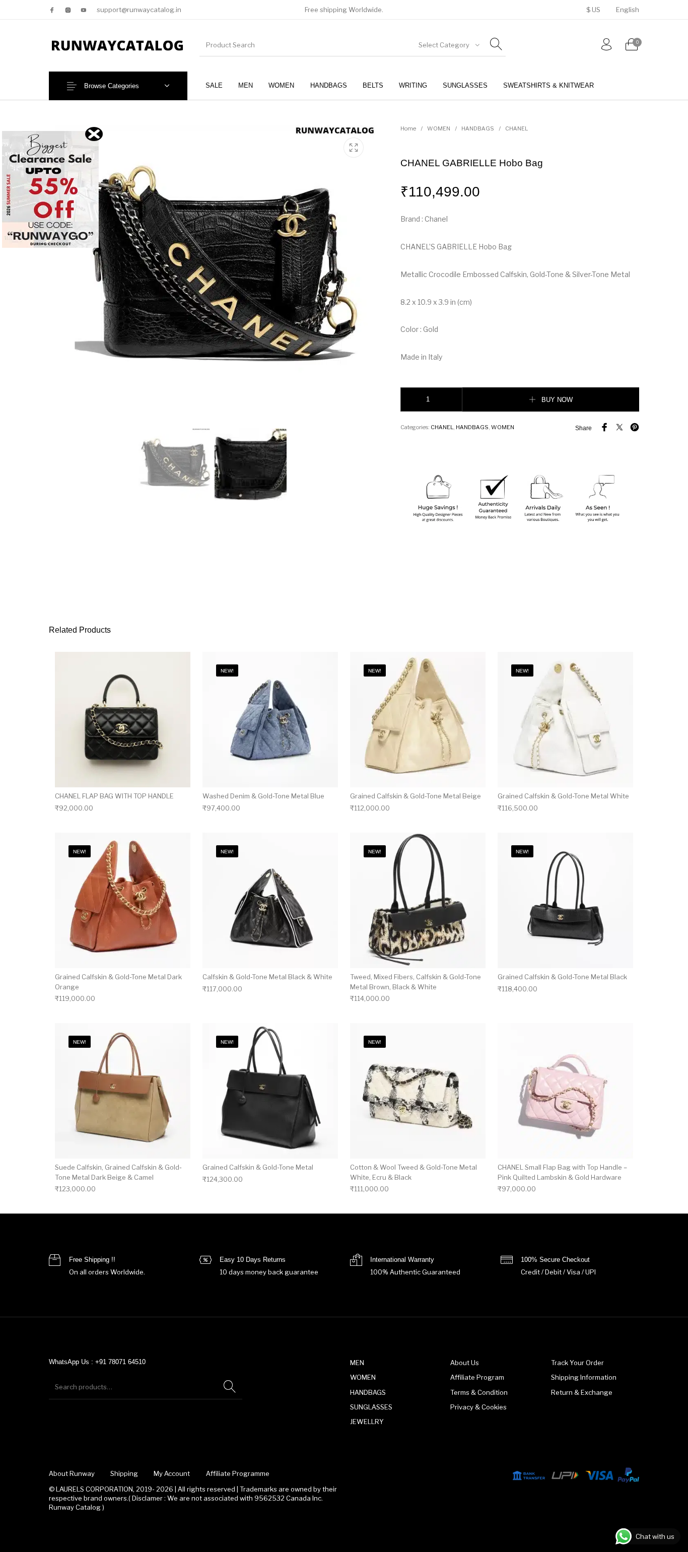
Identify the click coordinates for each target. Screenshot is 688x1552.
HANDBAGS (477, 128)
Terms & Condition (479, 1392)
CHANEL (516, 128)
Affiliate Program (477, 1377)
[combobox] (448, 44)
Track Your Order (577, 1363)
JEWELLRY (367, 1422)
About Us (464, 1363)
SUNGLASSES (371, 1407)
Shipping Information (583, 1377)
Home (408, 128)
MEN (357, 1363)
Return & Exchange (581, 1392)
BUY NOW (557, 399)
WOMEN (438, 128)
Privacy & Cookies (478, 1407)
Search (229, 1387)
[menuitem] (593, 10)
